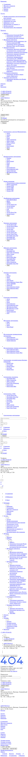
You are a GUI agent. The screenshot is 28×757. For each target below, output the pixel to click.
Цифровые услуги (9, 23)
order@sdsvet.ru (5, 97)
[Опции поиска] (2, 421)
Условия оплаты (5, 740)
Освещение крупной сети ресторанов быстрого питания (15, 37)
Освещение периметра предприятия (17, 52)
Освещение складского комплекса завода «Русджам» (16, 64)
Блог (2, 729)
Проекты (3, 717)
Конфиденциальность (7, 750)
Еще (8, 149)
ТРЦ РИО (9, 81)
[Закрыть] (2, 487)
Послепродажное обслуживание (13, 27)
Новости (3, 734)
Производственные (9, 47)
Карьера (6, 9)
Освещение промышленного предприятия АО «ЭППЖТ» (15, 57)
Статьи (3, 732)
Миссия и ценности (9, 6)
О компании (7, 4)
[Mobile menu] (2, 451)
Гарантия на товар (6, 743)
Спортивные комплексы (11, 73)
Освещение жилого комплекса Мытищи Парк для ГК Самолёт (16, 45)
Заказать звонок (5, 94)
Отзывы (6, 10)
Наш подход (7, 7)
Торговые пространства (11, 77)
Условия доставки (6, 742)
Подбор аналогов (8, 26)
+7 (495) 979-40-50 (6, 91)
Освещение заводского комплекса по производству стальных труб (16, 50)
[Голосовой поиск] (2, 423)
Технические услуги (9, 19)
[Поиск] (2, 480)
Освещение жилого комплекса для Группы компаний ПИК (16, 42)
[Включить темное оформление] (2, 116)
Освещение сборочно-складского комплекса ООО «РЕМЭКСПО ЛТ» (17, 61)
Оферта (3, 752)
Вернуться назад (5, 671)
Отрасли (3, 715)
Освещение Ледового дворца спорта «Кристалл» (15, 75)
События (3, 735)
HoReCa (6, 33)
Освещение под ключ (10, 21)
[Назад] (8, 505)
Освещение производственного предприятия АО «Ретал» (16, 54)
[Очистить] (2, 420)
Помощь (3, 737)
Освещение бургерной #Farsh (15, 35)
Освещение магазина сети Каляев (16, 79)
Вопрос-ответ (4, 745)
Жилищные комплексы (10, 39)
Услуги (3, 713)
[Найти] (6, 423)
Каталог (3, 710)
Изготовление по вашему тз (12, 24)
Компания (3, 718)
